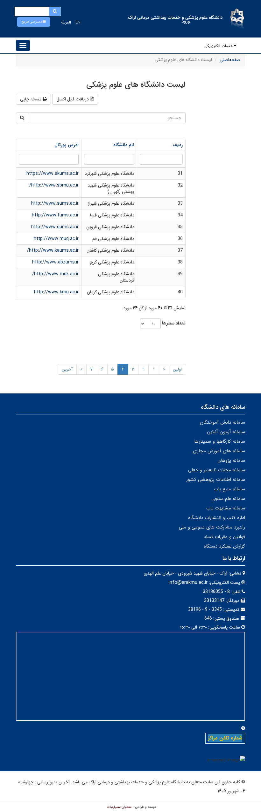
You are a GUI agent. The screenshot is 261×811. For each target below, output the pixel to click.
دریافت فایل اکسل (73, 99)
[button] (33, 22)
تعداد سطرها (174, 323)
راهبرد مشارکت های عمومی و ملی (212, 527)
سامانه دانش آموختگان (222, 422)
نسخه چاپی (31, 99)
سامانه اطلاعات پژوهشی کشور (215, 479)
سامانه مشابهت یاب (225, 508)
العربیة (66, 22)
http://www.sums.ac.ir (55, 203)
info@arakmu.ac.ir (188, 582)
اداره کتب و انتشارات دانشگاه (216, 517)
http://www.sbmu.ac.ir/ (54, 185)
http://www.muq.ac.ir (56, 238)
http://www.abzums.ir (55, 262)
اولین (177, 369)
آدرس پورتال (66, 144)
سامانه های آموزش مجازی (219, 451)
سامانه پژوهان (231, 460)
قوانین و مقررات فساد (224, 537)
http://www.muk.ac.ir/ (55, 273)
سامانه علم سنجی (228, 498)
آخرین (67, 369)
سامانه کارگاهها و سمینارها (219, 441)
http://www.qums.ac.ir (55, 226)
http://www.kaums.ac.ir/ (53, 250)
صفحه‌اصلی (230, 59)
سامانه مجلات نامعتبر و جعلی (216, 470)
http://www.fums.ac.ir (55, 215)
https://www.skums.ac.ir (52, 173)
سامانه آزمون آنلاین (226, 432)
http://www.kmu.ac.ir (56, 292)
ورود (186, 21)
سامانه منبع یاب (229, 489)
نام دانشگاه (123, 144)
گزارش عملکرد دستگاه (224, 546)
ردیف (178, 144)
